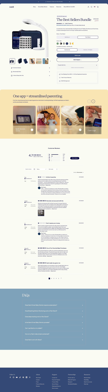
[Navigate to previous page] (47, 278)
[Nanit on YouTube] (17, 377)
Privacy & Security (40, 384)
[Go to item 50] (25, 61)
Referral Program (72, 379)
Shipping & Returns (56, 386)
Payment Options (56, 379)
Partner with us (71, 377)
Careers (38, 379)
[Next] (69, 1)
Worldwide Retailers (72, 384)
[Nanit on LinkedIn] (26, 377)
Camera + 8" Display (87, 49)
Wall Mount (67, 37)
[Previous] (38, 1)
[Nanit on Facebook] (10, 377)
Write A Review (75, 158)
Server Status (55, 384)
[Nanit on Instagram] (13, 377)
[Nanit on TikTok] (20, 377)
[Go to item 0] (12, 61)
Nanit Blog (86, 379)
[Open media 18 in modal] (30, 36)
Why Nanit (38, 377)
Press (37, 382)
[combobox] (41, 169)
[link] (65, 23)
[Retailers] (94, 6)
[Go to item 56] (39, 61)
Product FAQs (55, 382)
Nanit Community (88, 382)
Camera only (67, 49)
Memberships (87, 377)
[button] (56, 154)
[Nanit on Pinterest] (23, 377)
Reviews (38, 386)
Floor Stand (87, 37)
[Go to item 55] (32, 61)
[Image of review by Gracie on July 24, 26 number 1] (41, 213)
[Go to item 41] (19, 61)
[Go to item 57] (45, 61)
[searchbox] (29, 169)
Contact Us (54, 377)
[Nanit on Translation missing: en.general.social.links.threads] (29, 377)
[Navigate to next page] (61, 278)
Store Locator (55, 388)
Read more (48, 185)
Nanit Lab (86, 384)
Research (70, 382)
